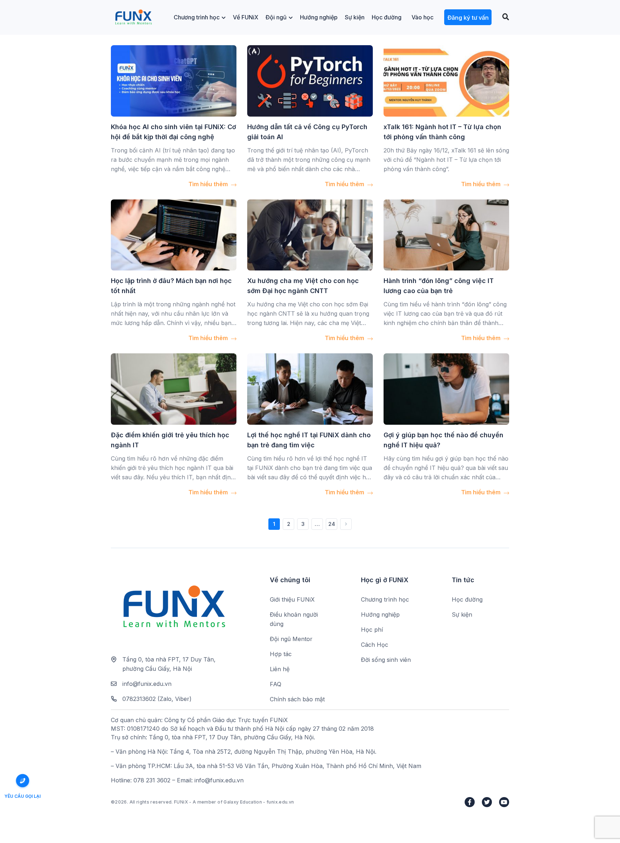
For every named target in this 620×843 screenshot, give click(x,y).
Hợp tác (281, 654)
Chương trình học (197, 17)
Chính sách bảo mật (297, 699)
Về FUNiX (245, 17)
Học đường (386, 17)
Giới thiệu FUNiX (292, 599)
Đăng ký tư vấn (468, 17)
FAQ (275, 684)
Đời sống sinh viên (386, 659)
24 (331, 524)
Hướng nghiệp (319, 17)
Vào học (422, 17)
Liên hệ (280, 669)
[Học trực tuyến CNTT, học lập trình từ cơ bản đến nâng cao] (133, 17)
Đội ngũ (276, 17)
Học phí (372, 629)
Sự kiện (355, 17)
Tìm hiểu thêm (208, 184)
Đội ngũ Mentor (291, 638)
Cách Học (374, 644)
